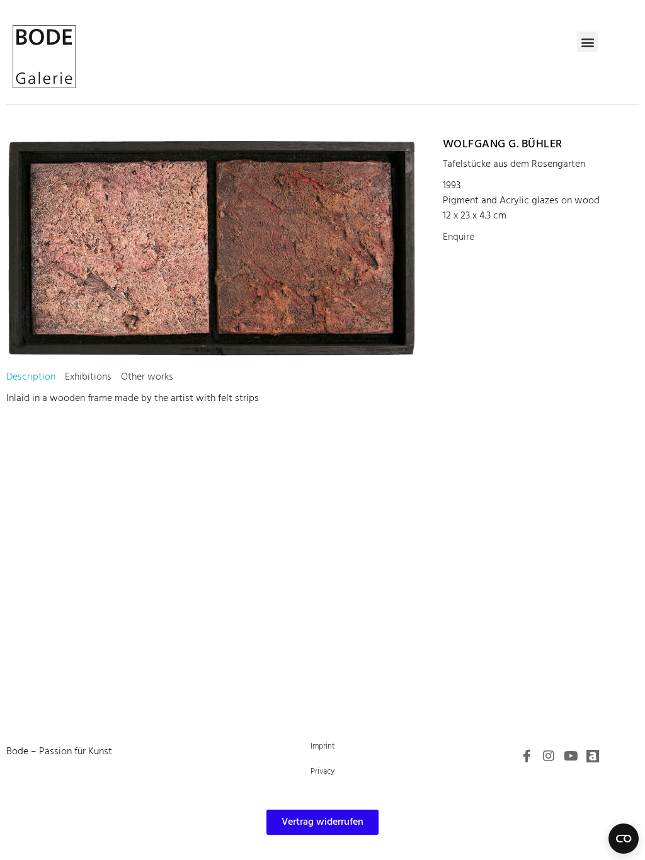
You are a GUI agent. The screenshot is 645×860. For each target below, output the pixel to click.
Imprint (323, 746)
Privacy (322, 771)
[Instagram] (548, 756)
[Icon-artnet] (592, 756)
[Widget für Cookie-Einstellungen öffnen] (623, 838)
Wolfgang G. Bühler (502, 144)
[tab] (30, 377)
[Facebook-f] (526, 756)
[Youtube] (570, 756)
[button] (587, 41)
